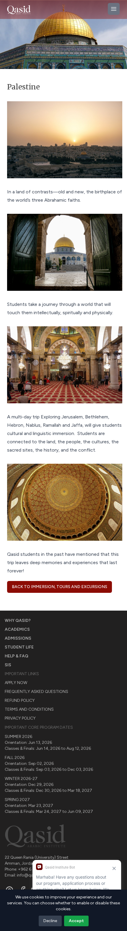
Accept (76, 920)
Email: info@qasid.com (27, 875)
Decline (50, 920)
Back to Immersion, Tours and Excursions (59, 586)
